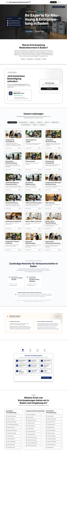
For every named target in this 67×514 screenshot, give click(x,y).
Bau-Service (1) (42, 124)
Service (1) (35, 124)
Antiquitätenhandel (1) (26, 124)
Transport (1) (39, 122)
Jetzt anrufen (54, 2)
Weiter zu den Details (46, 377)
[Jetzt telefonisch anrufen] (10, 93)
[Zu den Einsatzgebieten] (30, 2)
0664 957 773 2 (19, 93)
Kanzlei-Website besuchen (13, 285)
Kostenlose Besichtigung (39, 31)
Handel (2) (47, 122)
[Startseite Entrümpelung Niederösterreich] (7, 2)
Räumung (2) (32, 122)
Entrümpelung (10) (55, 122)
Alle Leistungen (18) (12, 122)
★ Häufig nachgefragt (23, 122)
